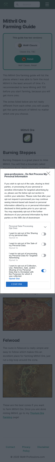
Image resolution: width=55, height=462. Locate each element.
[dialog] (27, 231)
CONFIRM (16, 284)
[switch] (43, 234)
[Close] (49, 174)
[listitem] (27, 227)
